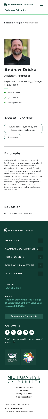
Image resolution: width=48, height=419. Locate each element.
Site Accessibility (24, 397)
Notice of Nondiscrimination (14, 408)
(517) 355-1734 (13, 288)
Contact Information (24, 387)
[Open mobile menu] (41, 4)
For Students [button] (14, 257)
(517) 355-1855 (15, 404)
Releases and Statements (24, 316)
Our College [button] (14, 273)
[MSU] (19, 232)
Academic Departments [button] (21, 249)
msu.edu (27, 404)
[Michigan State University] (18, 4)
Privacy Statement (24, 394)
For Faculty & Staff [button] (19, 265)
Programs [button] (12, 240)
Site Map (24, 390)
